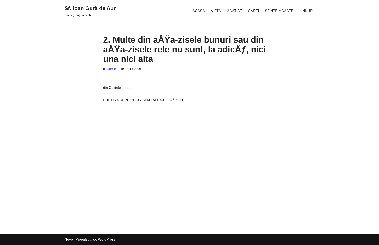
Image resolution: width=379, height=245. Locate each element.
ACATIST (234, 11)
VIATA (216, 11)
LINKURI (307, 11)
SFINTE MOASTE (279, 11)
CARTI (253, 11)
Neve (68, 239)
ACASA (199, 11)
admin (111, 68)
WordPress (106, 239)
